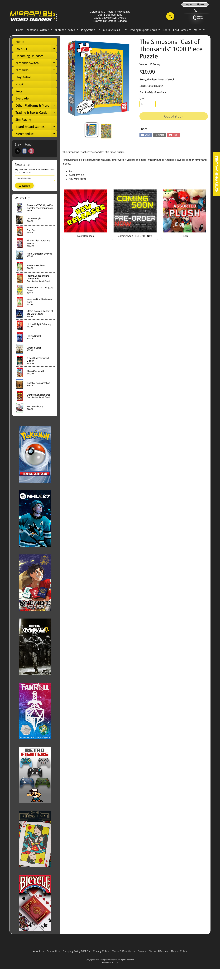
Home (19, 30)
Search (142, 951)
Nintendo (36, 71)
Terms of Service (158, 951)
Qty (141, 98)
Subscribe (24, 185)
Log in (188, 4)
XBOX (36, 85)
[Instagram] (31, 151)
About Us (38, 951)
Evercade (22, 98)
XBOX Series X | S (115, 30)
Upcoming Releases (29, 56)
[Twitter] (18, 151)
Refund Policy (179, 951)
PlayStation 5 (91, 30)
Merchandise (36, 134)
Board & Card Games (177, 30)
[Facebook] (24, 151)
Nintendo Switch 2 (40, 30)
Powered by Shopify (110, 962)
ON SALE (36, 49)
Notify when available (216, 174)
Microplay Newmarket (108, 960)
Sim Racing (23, 119)
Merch (199, 30)
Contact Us (53, 951)
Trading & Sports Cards (145, 30)
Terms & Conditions (123, 951)
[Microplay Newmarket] (34, 16)
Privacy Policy (101, 951)
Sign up (200, 4)
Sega (36, 92)
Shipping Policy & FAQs (76, 951)
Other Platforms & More (36, 106)
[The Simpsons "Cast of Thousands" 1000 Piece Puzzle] (91, 130)
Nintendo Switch (67, 30)
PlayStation (36, 78)
